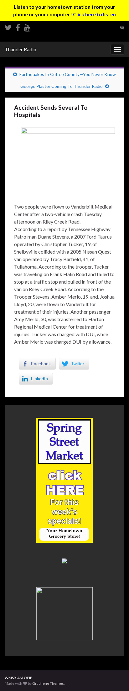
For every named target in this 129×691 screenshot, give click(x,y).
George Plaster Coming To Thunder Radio (61, 86)
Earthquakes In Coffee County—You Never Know (67, 74)
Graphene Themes (48, 683)
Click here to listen (94, 14)
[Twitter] (8, 26)
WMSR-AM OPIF (18, 677)
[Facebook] (18, 26)
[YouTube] (27, 26)
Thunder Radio (20, 49)
